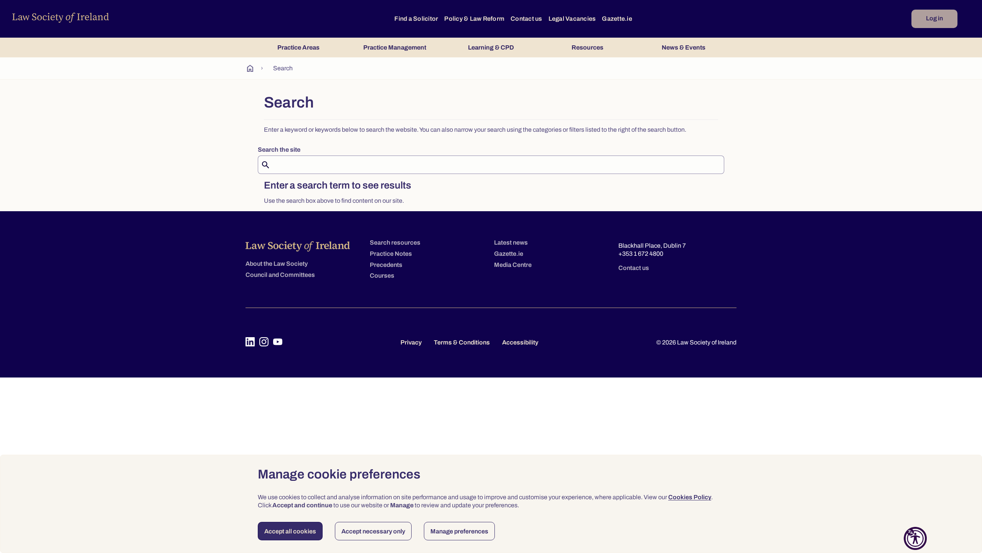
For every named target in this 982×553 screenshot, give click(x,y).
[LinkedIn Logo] (250, 341)
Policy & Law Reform (474, 18)
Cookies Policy (689, 497)
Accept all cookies (290, 531)
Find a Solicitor (416, 18)
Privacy (411, 342)
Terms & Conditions (462, 342)
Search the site (279, 149)
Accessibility (520, 342)
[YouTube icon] (277, 341)
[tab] (298, 47)
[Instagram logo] (264, 341)
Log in (934, 18)
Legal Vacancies (572, 18)
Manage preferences (459, 531)
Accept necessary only (373, 531)
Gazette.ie (617, 18)
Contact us (526, 18)
